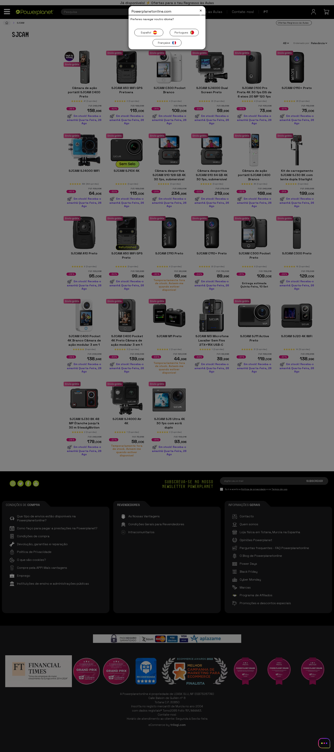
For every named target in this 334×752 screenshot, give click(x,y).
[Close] (200, 10)
